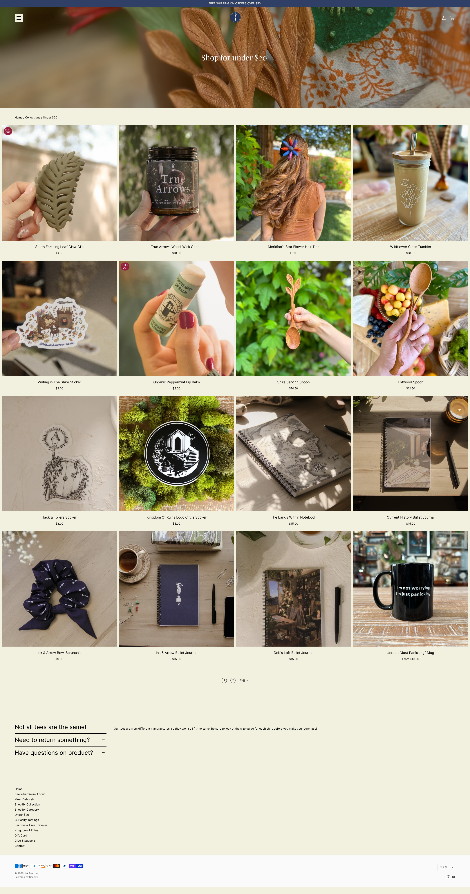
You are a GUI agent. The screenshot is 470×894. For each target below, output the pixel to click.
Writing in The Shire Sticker (59, 382)
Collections (32, 117)
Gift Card (21, 835)
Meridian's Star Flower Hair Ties (293, 247)
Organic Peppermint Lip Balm (176, 382)
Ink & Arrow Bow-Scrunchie (59, 653)
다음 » (244, 680)
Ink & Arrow (31, 873)
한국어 (443, 867)
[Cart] (452, 18)
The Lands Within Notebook (293, 517)
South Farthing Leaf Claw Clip (59, 247)
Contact (20, 846)
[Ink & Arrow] (235, 18)
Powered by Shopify (26, 876)
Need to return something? (52, 739)
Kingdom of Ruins (26, 830)
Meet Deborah (24, 799)
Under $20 (22, 814)
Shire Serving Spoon (293, 382)
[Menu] (19, 18)
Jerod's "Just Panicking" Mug (410, 653)
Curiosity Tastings (27, 820)
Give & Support (25, 840)
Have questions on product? (54, 752)
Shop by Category (27, 809)
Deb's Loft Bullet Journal (293, 653)
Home (18, 117)
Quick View (59, 182)
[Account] (444, 18)
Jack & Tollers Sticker (59, 517)
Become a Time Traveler (31, 825)
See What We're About (30, 794)
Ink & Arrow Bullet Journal (176, 653)
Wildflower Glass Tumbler (410, 247)
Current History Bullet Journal (410, 517)
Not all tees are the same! (50, 727)
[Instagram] (448, 876)
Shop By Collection (27, 804)
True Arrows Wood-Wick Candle (176, 247)
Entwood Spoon (410, 382)
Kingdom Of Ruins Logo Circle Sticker (177, 517)
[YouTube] (453, 876)
